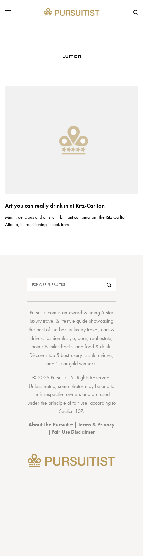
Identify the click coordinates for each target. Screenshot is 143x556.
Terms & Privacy (96, 424)
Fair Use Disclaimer (73, 431)
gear (82, 338)
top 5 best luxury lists (69, 355)
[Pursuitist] (71, 12)
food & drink (97, 346)
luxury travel (86, 329)
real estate (100, 338)
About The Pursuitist (50, 424)
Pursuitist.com (43, 312)
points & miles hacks (52, 346)
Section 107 (71, 411)
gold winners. (83, 363)
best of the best (51, 329)
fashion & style (60, 338)
